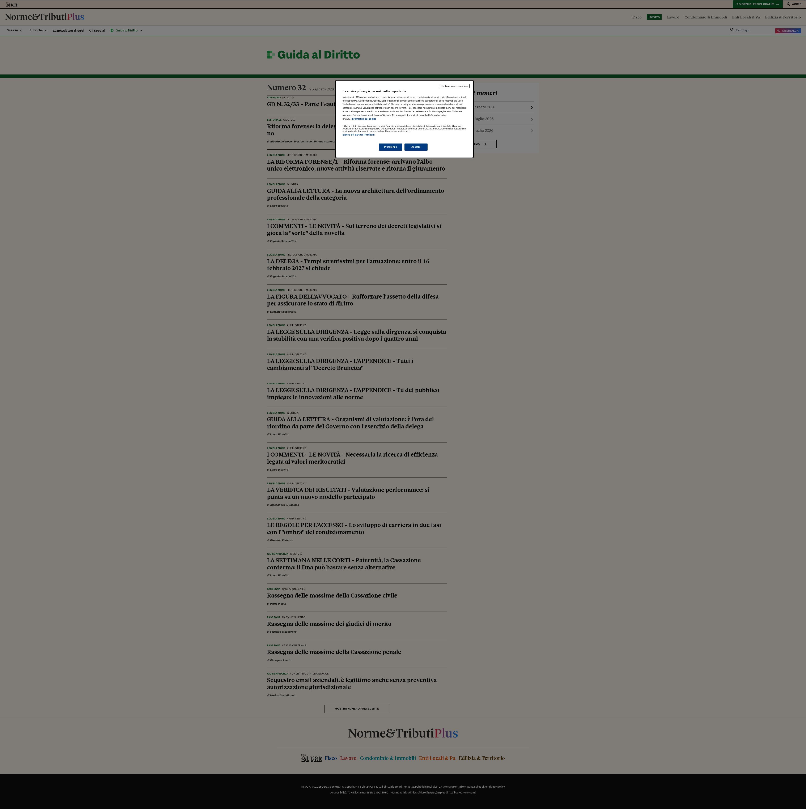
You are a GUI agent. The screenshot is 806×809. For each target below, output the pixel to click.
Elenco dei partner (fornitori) (359, 134)
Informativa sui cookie (364, 118)
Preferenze (390, 147)
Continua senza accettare (454, 86)
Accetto (416, 147)
